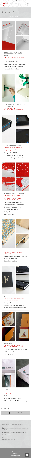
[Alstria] (19, 373)
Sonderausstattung (9, 109)
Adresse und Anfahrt (15, 451)
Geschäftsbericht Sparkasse (14, 193)
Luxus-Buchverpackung (12, 145)
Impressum (15, 453)
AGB (15, 457)
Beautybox (8, 250)
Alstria (6, 389)
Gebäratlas (8, 343)
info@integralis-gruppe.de (9, 439)
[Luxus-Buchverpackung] (19, 129)
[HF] (19, 280)
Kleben (6, 196)
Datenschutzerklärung (15, 455)
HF (5, 296)
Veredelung (19, 149)
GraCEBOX (6, 108)
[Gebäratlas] (19, 326)
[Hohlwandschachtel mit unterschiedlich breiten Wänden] (19, 35)
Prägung (12, 147)
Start (15, 450)
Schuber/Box (20, 57)
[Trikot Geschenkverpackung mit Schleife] (19, 88)
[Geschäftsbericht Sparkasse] (19, 177)
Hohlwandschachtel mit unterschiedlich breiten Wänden (13, 54)
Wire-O (21, 346)
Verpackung (7, 59)
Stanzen (18, 198)
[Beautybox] (19, 233)
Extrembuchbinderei (10, 57)
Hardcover (20, 195)
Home (11, 16)
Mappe (10, 196)
